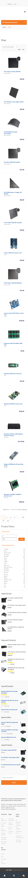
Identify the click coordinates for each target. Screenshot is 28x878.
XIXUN (5, 583)
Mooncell (6, 572)
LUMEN (5, 561)
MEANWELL (6, 569)
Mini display (6, 570)
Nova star (6, 574)
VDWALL (6, 581)
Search (14, 782)
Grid (19, 49)
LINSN (5, 558)
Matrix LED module (8, 567)
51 (3, 521)
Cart (2, 856)
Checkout (3, 859)
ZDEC (5, 587)
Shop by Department (10, 22)
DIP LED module (7, 552)
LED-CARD (6, 556)
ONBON (5, 576)
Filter (21, 539)
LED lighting (6, 554)
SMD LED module (7, 579)
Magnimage (6, 565)
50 (23, 517)
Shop (2, 854)
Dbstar (5, 551)
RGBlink (5, 578)
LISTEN (5, 560)
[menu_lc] (25, 12)
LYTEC (5, 563)
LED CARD (9, 870)
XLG (5, 585)
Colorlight (6, 549)
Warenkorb (10, 4)
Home (4, 27)
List (23, 49)
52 (8, 521)
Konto (15, 4)
